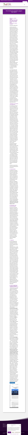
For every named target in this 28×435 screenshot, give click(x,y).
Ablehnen (13, 432)
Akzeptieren (9, 432)
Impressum (2, 0)
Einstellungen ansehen (17, 432)
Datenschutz (5, 0)
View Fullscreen (12, 382)
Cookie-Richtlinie (10, 0)
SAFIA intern (25, 1)
